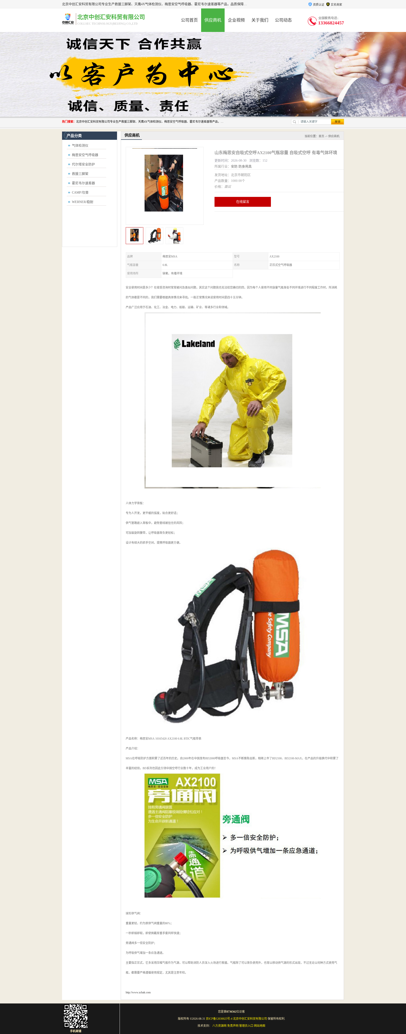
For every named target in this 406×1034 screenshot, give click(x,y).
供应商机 (212, 20)
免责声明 (232, 1025)
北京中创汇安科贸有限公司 (250, 1018)
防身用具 (245, 166)
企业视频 (236, 20)
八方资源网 (219, 1025)
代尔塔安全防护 (83, 164)
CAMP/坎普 (80, 192)
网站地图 (259, 1025)
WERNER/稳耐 (82, 202)
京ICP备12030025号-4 (219, 1018)
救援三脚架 (80, 174)
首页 (321, 136)
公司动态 (283, 20)
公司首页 (189, 20)
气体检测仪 (80, 145)
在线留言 (242, 201)
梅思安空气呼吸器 (85, 155)
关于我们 (259, 20)
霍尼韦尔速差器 (83, 183)
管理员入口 (246, 1025)
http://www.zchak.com (138, 992)
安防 (234, 166)
